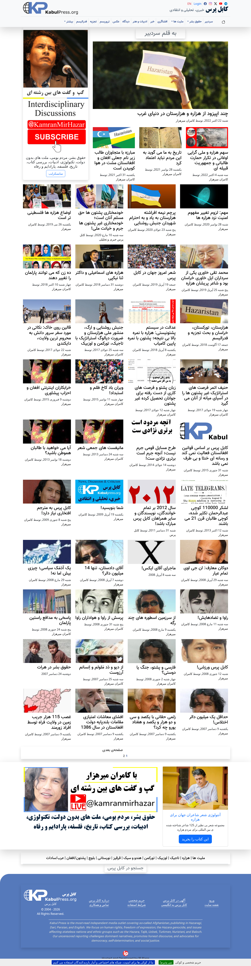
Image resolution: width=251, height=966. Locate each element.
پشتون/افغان (76, 858)
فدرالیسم (81, 21)
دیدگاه (126, 21)
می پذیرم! (166, 962)
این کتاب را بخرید (195, 838)
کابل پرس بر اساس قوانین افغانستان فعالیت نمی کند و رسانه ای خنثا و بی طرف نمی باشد (205, 455)
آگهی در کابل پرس (174, 900)
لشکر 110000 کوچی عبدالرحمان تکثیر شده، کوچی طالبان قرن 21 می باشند (206, 515)
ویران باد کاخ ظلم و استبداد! (106, 390)
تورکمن (149, 858)
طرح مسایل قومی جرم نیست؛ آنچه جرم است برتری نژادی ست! (156, 453)
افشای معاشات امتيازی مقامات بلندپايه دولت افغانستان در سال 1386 (102, 722)
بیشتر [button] (69, 21)
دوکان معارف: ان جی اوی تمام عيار (206, 571)
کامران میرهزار (185, 121)
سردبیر (209, 21)
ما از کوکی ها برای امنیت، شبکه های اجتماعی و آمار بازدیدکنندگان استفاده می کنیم (103, 962)
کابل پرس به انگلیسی (174, 905)
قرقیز (117, 858)
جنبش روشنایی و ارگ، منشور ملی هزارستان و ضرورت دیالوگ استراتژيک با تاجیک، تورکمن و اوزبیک (99, 335)
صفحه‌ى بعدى (112, 750)
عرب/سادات (55, 858)
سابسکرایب (56, 174)
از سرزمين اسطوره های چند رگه (152, 620)
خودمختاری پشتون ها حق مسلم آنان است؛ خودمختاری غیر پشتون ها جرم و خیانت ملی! (100, 220)
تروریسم (105, 21)
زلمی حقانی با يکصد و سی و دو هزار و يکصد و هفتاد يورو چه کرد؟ (153, 722)
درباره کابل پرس (99, 900)
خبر (152, 21)
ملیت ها (199, 858)
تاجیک (174, 858)
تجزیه (93, 21)
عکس (116, 21)
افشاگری (162, 21)
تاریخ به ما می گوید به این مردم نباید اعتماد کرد (162, 158)
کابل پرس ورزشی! (212, 667)
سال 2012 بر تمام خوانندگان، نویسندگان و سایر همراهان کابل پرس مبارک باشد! (154, 515)
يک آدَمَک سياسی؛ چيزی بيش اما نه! (49, 571)
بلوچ (92, 858)
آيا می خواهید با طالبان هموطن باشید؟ (51, 450)
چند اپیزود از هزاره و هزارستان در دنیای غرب (182, 114)
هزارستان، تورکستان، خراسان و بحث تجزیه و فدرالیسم (208, 333)
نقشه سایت (212, 905)
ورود (211, 900)
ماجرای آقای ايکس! (158, 568)
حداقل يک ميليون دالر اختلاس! (208, 720)
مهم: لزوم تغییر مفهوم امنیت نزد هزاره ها (208, 215)
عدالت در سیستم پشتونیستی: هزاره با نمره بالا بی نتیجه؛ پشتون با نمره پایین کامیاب (152, 335)
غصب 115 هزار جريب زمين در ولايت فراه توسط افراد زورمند (49, 722)
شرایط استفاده (137, 905)
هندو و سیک (132, 858)
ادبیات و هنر (140, 21)
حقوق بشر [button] (195, 21)
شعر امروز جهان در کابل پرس (155, 275)
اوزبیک (162, 858)
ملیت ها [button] (178, 21)
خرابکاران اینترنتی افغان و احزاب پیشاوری (49, 390)
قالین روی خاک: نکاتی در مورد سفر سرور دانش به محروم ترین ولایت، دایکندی (49, 335)
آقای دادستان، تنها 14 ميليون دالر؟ (104, 571)
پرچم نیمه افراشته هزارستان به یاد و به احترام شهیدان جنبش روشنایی (152, 218)
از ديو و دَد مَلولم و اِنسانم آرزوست (101, 670)
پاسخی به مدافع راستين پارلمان (50, 620)
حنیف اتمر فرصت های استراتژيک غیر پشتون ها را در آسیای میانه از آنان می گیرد (205, 395)
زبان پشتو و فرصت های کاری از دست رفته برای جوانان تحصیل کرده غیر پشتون (155, 395)
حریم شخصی (136, 900)
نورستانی (104, 858)
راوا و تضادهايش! (213, 617)
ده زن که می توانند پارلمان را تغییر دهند (48, 275)
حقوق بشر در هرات (54, 667)
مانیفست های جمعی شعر (100, 447)
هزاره (186, 858)
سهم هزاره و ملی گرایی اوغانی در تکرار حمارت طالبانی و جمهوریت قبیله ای (208, 160)
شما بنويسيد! (112, 507)
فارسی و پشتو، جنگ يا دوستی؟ (156, 670)
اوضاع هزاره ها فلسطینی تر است (49, 215)
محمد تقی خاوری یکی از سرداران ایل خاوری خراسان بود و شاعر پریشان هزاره (204, 278)
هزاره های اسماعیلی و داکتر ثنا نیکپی (99, 275)
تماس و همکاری (99, 905)
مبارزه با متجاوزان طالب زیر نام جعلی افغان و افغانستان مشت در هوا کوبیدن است (114, 160)
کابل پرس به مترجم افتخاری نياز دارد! (54, 510)
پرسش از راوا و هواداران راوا (99, 617)
